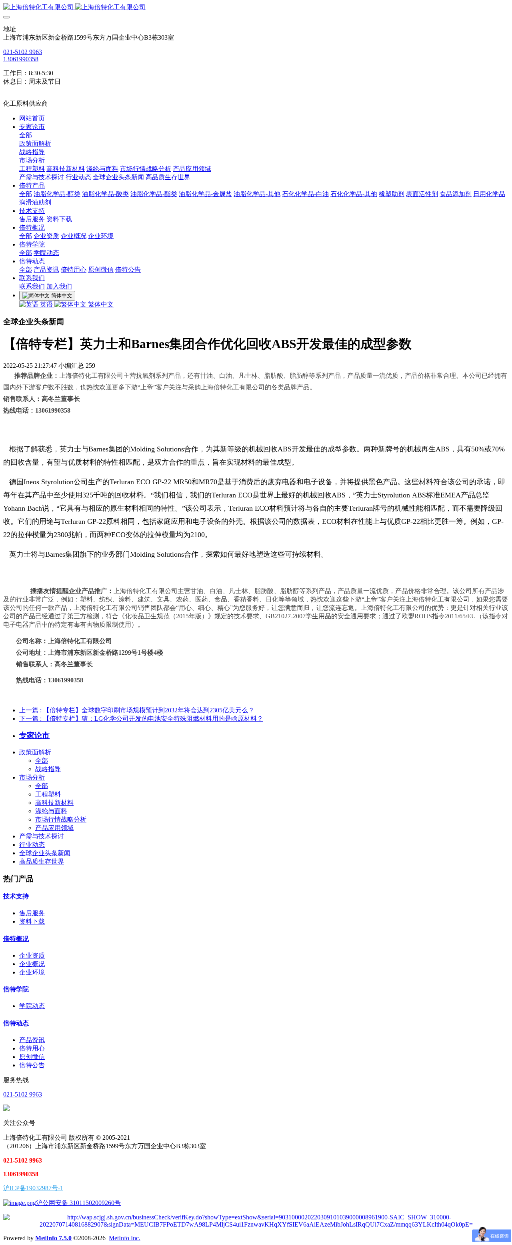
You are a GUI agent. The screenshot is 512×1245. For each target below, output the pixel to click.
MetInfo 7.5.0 (53, 1238)
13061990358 (20, 59)
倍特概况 (16, 938)
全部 (25, 135)
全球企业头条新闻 (44, 853)
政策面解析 (35, 752)
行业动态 (32, 844)
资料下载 (32, 921)
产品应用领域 (54, 827)
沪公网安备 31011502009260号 (78, 1202)
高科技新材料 (54, 802)
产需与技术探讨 (41, 836)
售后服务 (32, 913)
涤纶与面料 (51, 811)
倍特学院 (16, 989)
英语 (46, 304)
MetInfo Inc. (124, 1238)
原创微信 (32, 1056)
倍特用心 (32, 1048)
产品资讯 (32, 1039)
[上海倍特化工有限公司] (256, 7)
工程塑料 (48, 794)
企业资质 (32, 955)
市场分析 (32, 777)
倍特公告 (32, 1065)
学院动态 (32, 1005)
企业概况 (32, 963)
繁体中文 (100, 304)
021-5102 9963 (22, 51)
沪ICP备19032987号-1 (33, 1188)
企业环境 (32, 972)
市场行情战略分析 (60, 819)
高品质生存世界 (41, 861)
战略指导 (48, 769)
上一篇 (136, 710)
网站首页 (32, 118)
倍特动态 (16, 1023)
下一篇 (141, 718)
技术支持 (16, 896)
